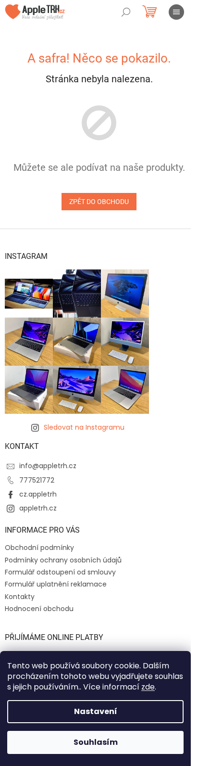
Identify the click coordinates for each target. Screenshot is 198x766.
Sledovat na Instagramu (84, 427)
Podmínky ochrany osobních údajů (63, 560)
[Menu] (176, 12)
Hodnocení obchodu (39, 608)
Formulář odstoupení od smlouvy (60, 572)
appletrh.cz (38, 508)
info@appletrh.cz (47, 466)
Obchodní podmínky (39, 547)
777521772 (36, 480)
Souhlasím (96, 742)
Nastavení (95, 711)
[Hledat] (126, 12)
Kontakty (20, 596)
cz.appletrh (38, 494)
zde (148, 686)
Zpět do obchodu (99, 201)
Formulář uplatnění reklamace (56, 584)
